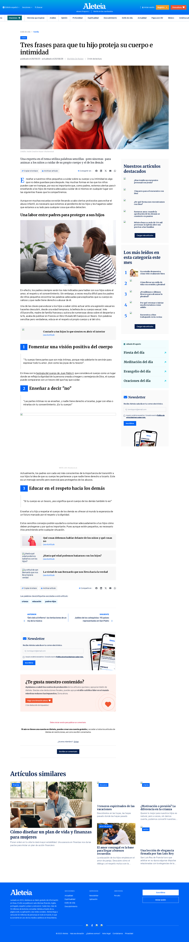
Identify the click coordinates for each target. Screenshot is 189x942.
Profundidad (78, 18)
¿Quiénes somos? (93, 933)
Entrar (76, 741)
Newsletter (93, 895)
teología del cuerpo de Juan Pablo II (54, 373)
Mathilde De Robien (75, 58)
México (171, 18)
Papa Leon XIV (157, 18)
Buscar (39, 7)
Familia (36, 32)
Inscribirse (29, 663)
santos (145, 829)
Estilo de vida (127, 18)
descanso (103, 785)
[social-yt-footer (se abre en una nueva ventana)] (87, 925)
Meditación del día (138, 362)
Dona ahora (177, 7)
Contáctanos (118, 933)
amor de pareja (105, 826)
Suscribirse (160, 892)
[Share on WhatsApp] (115, 171)
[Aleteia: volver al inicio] (94, 6)
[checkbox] (23, 657)
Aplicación (93, 899)
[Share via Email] (110, 171)
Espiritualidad (93, 18)
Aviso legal (106, 933)
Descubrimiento (110, 18)
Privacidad (129, 933)
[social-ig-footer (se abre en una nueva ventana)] (102, 925)
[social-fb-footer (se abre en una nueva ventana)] (92, 925)
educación (36, 601)
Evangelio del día (137, 371)
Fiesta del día (134, 353)
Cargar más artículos (145, 235)
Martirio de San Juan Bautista (103, 11)
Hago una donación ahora (37, 700)
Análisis (53, 18)
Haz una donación (77, 933)
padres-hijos (50, 601)
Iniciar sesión (149, 7)
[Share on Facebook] (96, 171)
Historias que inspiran (35, 18)
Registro (160, 7)
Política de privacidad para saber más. (70, 657)
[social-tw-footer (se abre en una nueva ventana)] (97, 925)
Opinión (64, 18)
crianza (25, 601)
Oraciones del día (137, 381)
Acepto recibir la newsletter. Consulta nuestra (54, 657)
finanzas (16, 785)
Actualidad (142, 18)
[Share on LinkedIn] (101, 171)
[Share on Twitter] (106, 171)
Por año (117, 895)
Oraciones (13, 18)
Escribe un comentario (68, 751)
